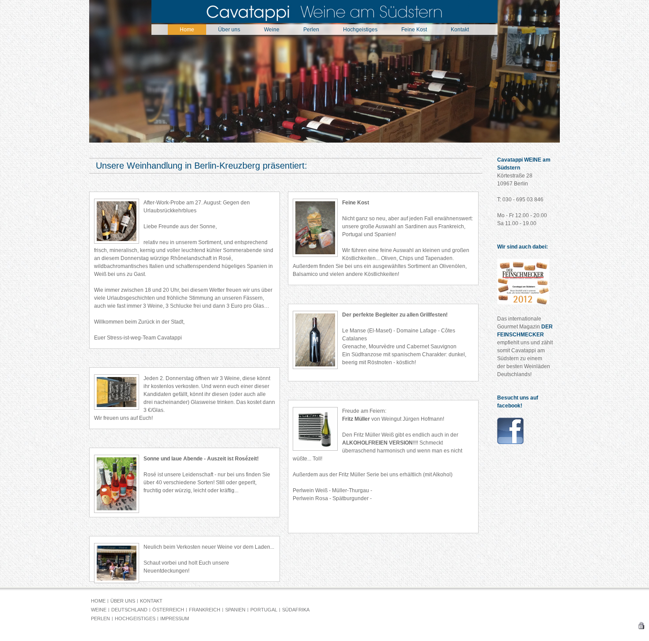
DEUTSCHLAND (129, 609)
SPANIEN (235, 609)
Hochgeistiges (360, 29)
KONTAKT (151, 600)
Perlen (311, 29)
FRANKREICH (204, 609)
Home (187, 29)
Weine (271, 29)
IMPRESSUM (174, 618)
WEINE (98, 609)
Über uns (229, 29)
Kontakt (460, 29)
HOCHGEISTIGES (135, 618)
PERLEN (100, 618)
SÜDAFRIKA (295, 609)
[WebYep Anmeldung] (641, 627)
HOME (98, 600)
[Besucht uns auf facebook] (510, 442)
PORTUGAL (263, 609)
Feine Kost (414, 29)
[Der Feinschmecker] (523, 303)
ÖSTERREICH (168, 609)
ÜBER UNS (122, 600)
